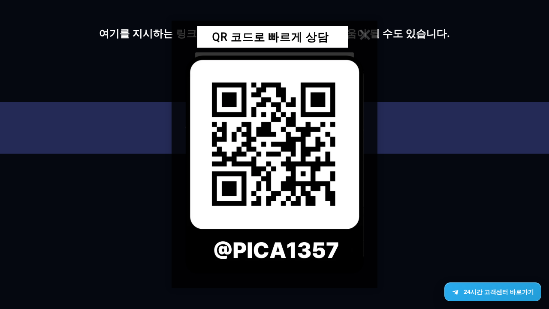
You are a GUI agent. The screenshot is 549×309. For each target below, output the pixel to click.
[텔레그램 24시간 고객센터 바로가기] (492, 291)
